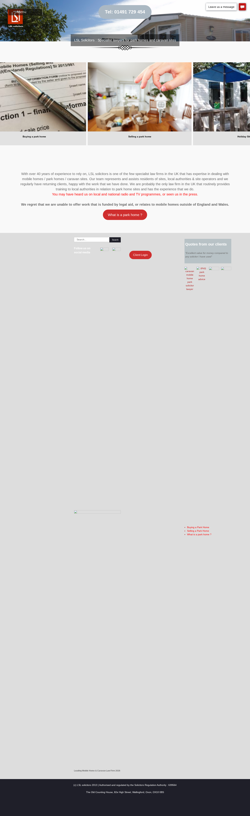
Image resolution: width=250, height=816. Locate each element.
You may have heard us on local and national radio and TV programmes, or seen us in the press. (125, 194)
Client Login (140, 254)
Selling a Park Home (198, 530)
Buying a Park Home (198, 527)
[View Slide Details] (108, 97)
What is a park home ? (125, 215)
